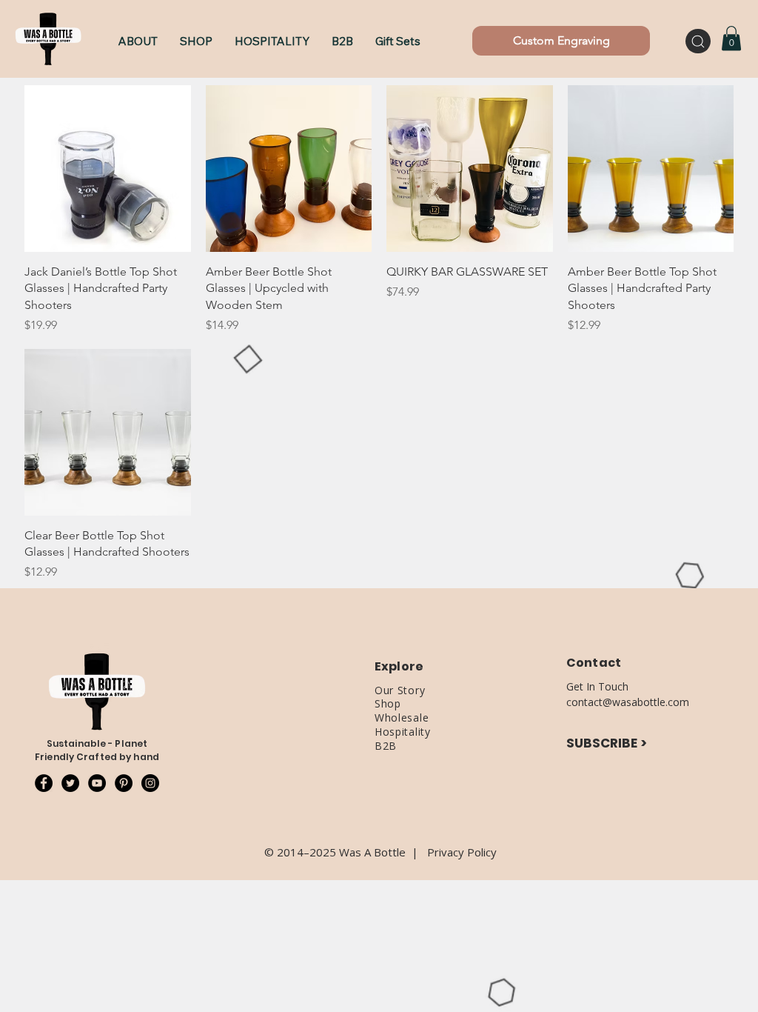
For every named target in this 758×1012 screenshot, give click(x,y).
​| (419, 852)
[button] (196, 41)
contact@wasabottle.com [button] (627, 702)
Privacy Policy (462, 852)
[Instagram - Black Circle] (150, 783)
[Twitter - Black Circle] (70, 783)
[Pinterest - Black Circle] (124, 783)
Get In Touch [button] (597, 686)
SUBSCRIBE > (606, 743)
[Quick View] (107, 168)
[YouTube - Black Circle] (97, 783)
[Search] (698, 41)
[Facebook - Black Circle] (44, 783)
